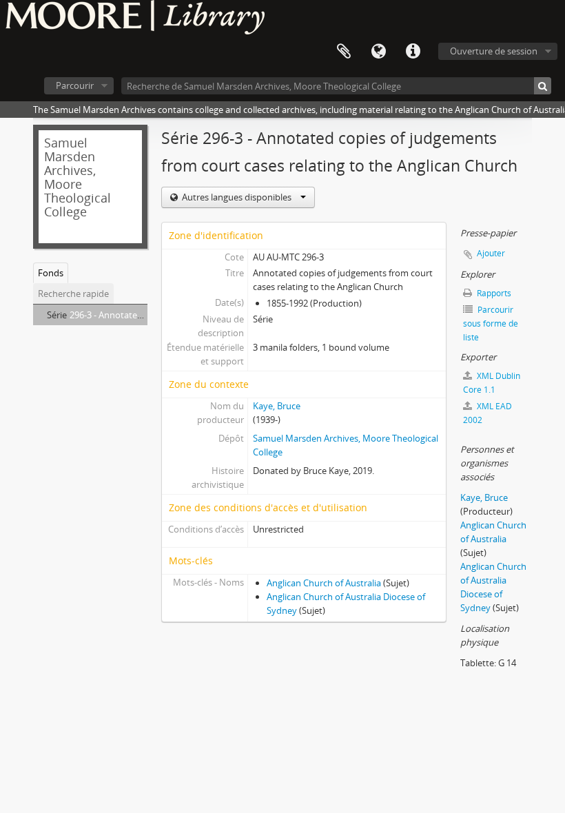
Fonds (50, 273)
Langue (378, 51)
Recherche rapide (73, 293)
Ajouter (491, 253)
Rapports (493, 293)
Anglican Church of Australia (324, 583)
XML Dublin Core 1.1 (491, 382)
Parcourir (75, 85)
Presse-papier (344, 51)
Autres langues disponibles (237, 197)
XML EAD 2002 (487, 413)
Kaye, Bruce (276, 406)
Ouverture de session (493, 51)
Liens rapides (412, 51)
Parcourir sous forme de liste (490, 323)
